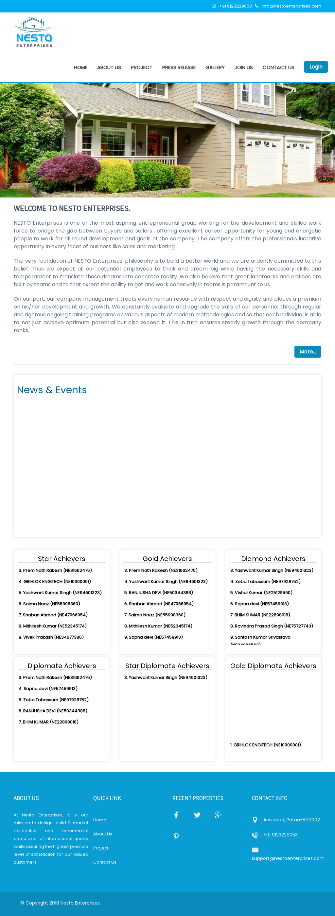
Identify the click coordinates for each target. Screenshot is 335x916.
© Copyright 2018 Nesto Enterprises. (60, 903)
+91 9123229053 (235, 6)
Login (316, 66)
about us (109, 67)
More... (308, 351)
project (141, 67)
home (80, 67)
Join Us (244, 67)
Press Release (179, 67)
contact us (278, 67)
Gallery (215, 67)
